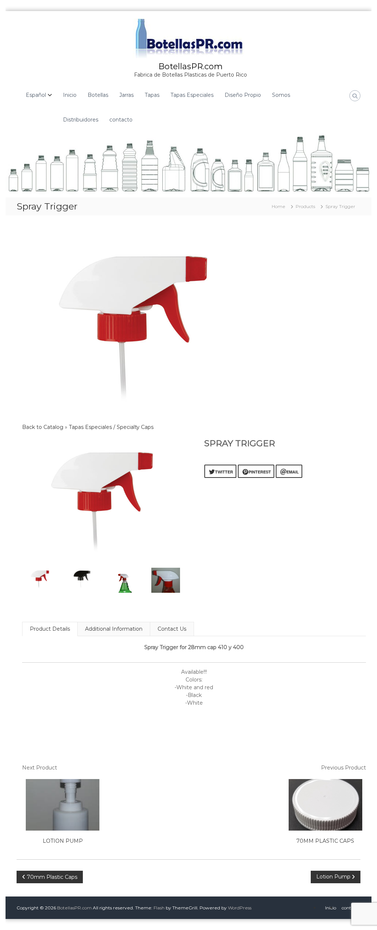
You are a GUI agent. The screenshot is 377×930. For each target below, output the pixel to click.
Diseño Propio (243, 95)
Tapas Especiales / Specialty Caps (111, 427)
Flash (159, 907)
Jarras (126, 95)
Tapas (152, 95)
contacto (121, 119)
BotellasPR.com (190, 66)
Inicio (70, 95)
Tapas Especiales (192, 95)
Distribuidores (80, 119)
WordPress (239, 907)
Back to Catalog (43, 427)
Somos (281, 95)
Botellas (98, 95)
